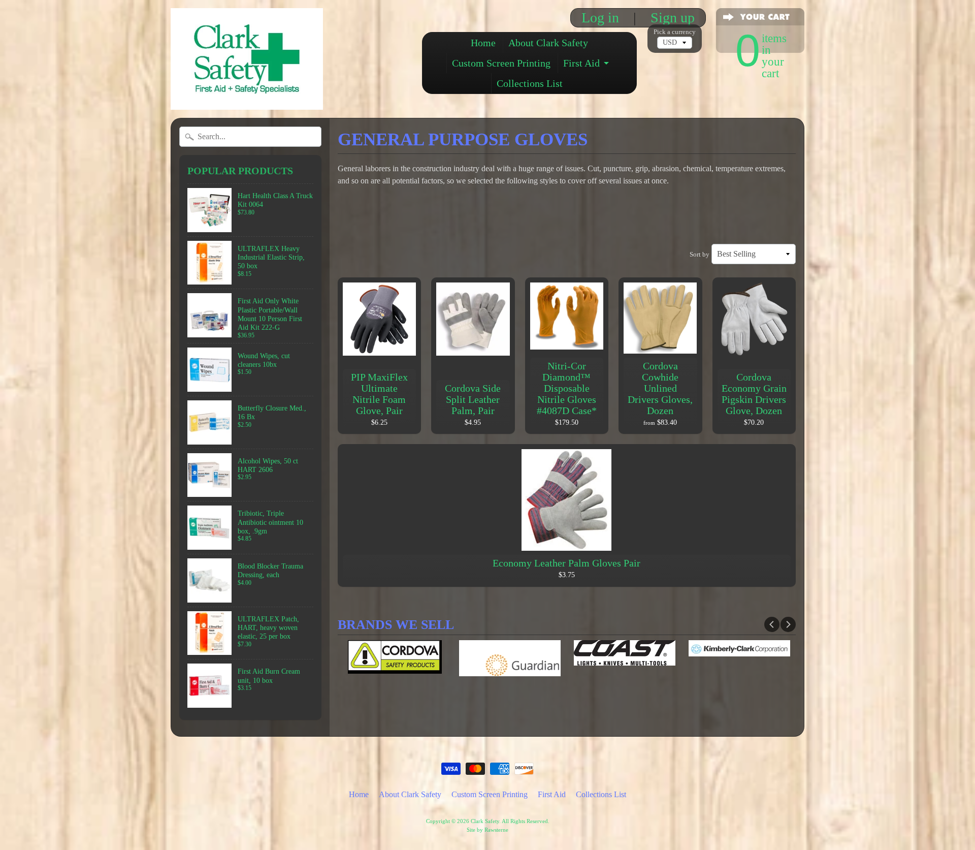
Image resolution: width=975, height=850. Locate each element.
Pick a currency (675, 32)
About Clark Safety (548, 42)
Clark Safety (485, 821)
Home (483, 42)
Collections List (530, 83)
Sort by (699, 254)
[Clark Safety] (247, 96)
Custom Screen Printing (501, 63)
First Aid (581, 63)
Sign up (673, 18)
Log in (600, 18)
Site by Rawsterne (487, 830)
